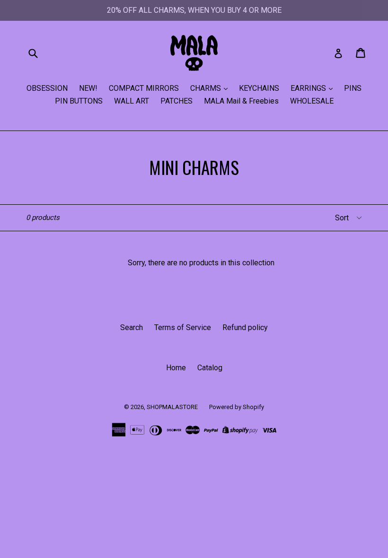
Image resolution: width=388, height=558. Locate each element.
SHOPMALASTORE (172, 406)
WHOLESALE (312, 100)
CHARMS (206, 88)
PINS (353, 88)
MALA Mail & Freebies (241, 100)
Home (176, 367)
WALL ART (131, 100)
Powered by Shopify (236, 406)
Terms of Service (182, 327)
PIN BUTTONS (79, 100)
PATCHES (176, 100)
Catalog (209, 367)
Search (131, 327)
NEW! (88, 88)
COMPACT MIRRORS (144, 88)
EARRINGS (309, 88)
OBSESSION (47, 88)
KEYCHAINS (259, 88)
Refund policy (245, 327)
